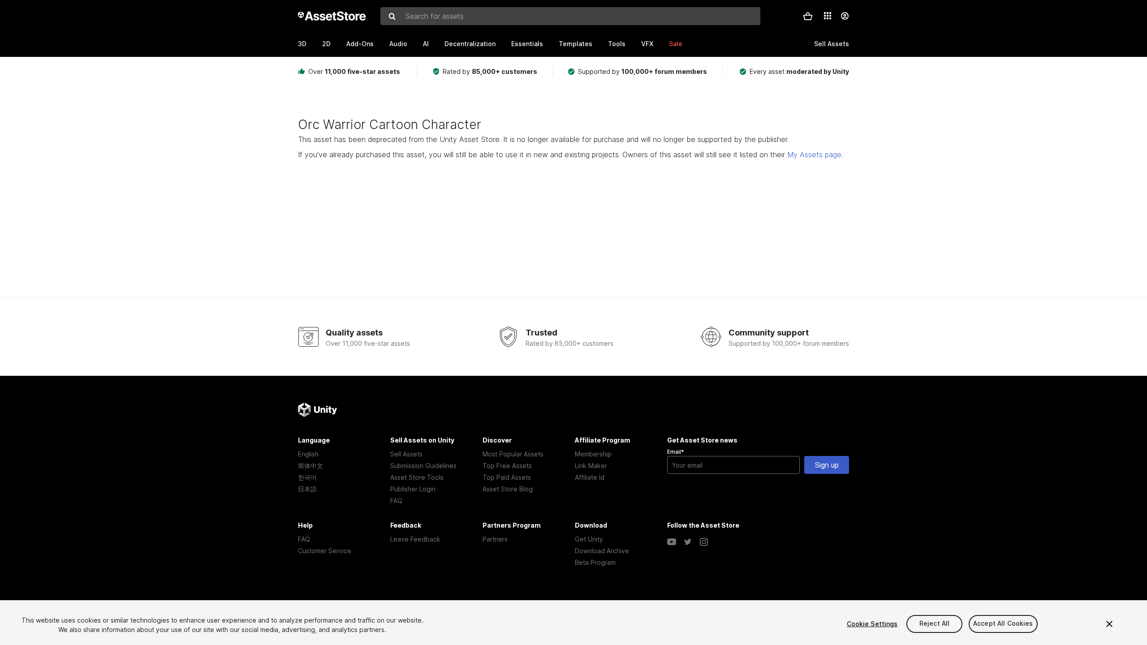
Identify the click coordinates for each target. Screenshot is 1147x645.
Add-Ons (360, 43)
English (308, 454)
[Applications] (827, 15)
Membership (593, 454)
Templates (575, 43)
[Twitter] (687, 542)
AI (426, 43)
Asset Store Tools (417, 477)
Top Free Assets (507, 465)
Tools (616, 43)
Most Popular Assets (513, 454)
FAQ (396, 500)
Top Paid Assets (507, 477)
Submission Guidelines (423, 465)
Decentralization (470, 43)
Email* (675, 451)
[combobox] (570, 16)
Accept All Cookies (1003, 624)
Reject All (934, 624)
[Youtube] (671, 542)
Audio (398, 43)
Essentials (527, 43)
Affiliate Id (589, 477)
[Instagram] (703, 542)
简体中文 (310, 465)
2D (326, 43)
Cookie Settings (872, 624)
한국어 (307, 477)
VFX (647, 43)
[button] (807, 16)
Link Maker (591, 465)
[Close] (1109, 624)
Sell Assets (406, 454)
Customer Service (324, 551)
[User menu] (844, 16)
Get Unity (589, 539)
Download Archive (602, 551)
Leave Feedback (415, 539)
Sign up (827, 464)
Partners (495, 539)
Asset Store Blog (508, 489)
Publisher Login (413, 489)
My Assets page (814, 154)
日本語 (307, 489)
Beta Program (595, 562)
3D (302, 43)
